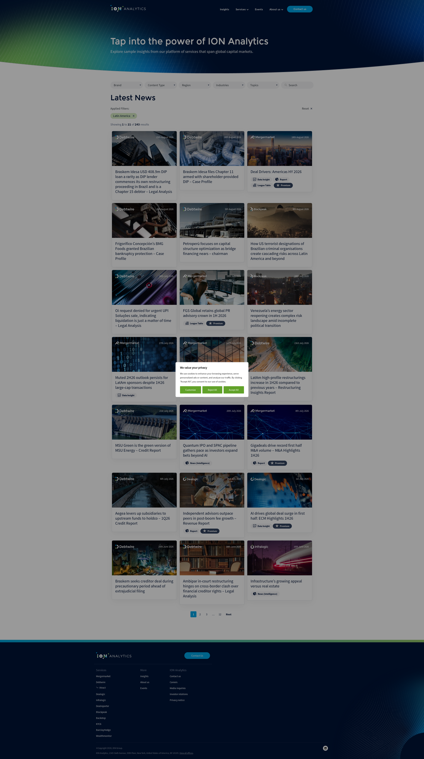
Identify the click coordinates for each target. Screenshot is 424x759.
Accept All (234, 389)
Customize (190, 389)
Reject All (212, 389)
